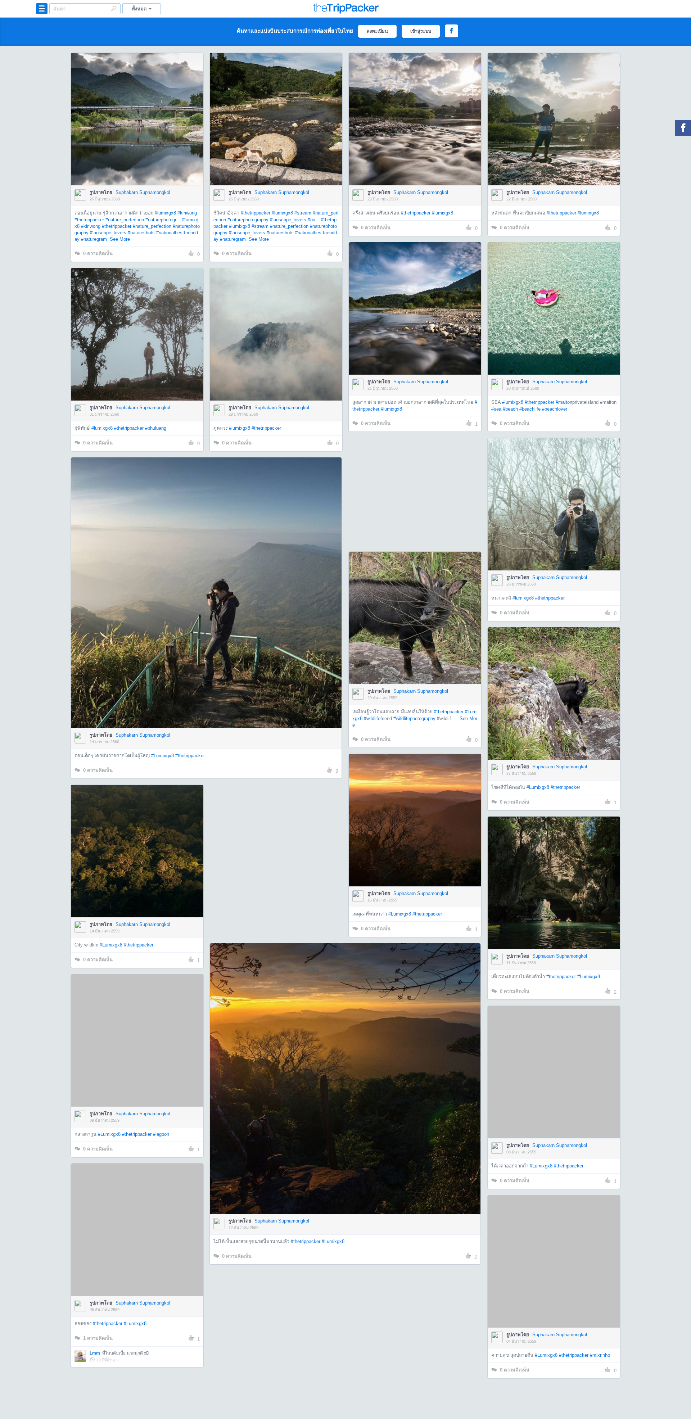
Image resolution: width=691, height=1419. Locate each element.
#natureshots (141, 232)
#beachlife (530, 409)
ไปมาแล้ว (139, 108)
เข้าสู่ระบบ (420, 31)
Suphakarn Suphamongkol (143, 192)
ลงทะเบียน (377, 31)
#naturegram (94, 239)
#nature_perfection (124, 219)
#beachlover (554, 409)
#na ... (314, 219)
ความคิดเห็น (98, 253)
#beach (510, 409)
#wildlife (372, 718)
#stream (302, 213)
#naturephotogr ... (163, 219)
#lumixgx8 (165, 213)
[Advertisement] (414, 488)
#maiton (564, 402)
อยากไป (137, 129)
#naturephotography (247, 219)
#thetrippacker (89, 219)
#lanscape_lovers (108, 232)
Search (113, 8)
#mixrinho (600, 1355)
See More (120, 239)
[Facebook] (683, 128)
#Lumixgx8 (162, 755)
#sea (496, 409)
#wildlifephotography (414, 718)
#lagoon (161, 1134)
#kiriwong (187, 213)
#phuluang (155, 428)
